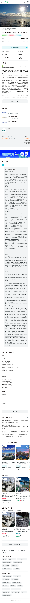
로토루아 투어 (12, 559)
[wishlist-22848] (27, 513)
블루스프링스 (15, 565)
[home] (6, 2)
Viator (8, 128)
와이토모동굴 (6, 565)
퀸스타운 (23, 550)
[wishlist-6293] (13, 446)
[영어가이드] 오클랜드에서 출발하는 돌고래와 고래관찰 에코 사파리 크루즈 (8, 496)
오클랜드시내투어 (22, 559)
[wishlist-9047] (13, 479)
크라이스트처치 (10, 550)
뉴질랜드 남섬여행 (7, 576)
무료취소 (13, 585)
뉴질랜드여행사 (6, 582)
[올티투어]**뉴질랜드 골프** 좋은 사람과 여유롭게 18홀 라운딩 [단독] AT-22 (22, 530)
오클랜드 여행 (6, 592)
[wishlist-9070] (24, 6)
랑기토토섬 (5, 585)
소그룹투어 (16, 568)
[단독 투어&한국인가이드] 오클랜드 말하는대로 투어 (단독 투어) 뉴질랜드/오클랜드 (22, 463)
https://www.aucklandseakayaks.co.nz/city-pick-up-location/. (16, 265)
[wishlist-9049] (27, 479)
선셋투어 (20, 585)
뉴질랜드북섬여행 (18, 562)
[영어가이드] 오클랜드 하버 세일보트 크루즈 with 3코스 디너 (22, 496)
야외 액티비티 (6, 589)
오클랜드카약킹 (15, 592)
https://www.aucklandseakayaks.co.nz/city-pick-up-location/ (16, 181)
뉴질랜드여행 (15, 579)
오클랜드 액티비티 (16, 28)
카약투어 (24, 592)
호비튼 (4, 559)
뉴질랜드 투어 (17, 576)
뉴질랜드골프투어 (7, 562)
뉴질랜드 (4, 28)
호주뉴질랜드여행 (7, 595)
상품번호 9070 (6, 29)
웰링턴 (4, 552)
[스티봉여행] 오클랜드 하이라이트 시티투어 (8, 463)
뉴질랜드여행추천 (17, 582)
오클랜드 (9, 28)
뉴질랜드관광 (6, 579)
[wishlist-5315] (27, 446)
